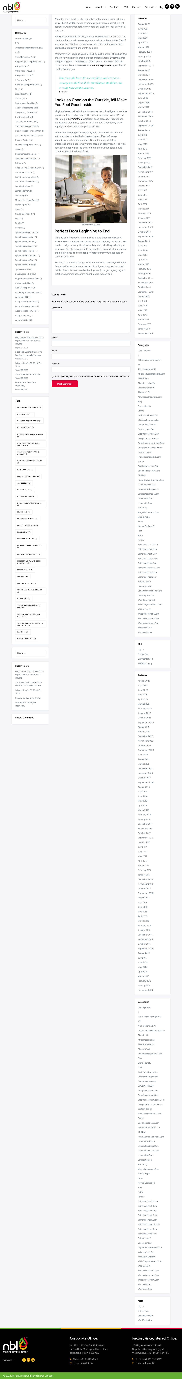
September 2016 (145, 236)
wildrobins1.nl (21, 297)
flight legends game (28, 476)
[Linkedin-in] (177, 6)
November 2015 (145, 282)
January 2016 (144, 273)
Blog (17, 89)
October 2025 (144, 61)
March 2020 (143, 107)
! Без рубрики (21, 38)
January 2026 (144, 56)
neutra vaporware (101, 65)
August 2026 (144, 24)
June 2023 (143, 98)
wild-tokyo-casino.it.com (27, 292)
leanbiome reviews (27, 518)
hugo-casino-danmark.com (28, 167)
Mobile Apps (21, 204)
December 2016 (145, 222)
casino (18, 98)
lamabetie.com (22, 191)
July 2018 (142, 135)
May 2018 (142, 144)
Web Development (23, 287)
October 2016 (144, 232)
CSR (126, 7)
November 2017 (145, 172)
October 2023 (144, 89)
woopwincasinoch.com (26, 306)
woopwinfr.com (22, 320)
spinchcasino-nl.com (25, 232)
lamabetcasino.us (23, 172)
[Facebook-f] (167, 6)
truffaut (68, 126)
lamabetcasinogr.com (25, 177)
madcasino (23, 532)
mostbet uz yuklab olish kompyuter (29, 562)
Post (17, 218)
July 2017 (142, 190)
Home (88, 7)
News (17, 209)
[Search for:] (30, 20)
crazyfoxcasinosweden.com (28, 131)
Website (55, 363)
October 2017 (144, 176)
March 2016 (143, 264)
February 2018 (144, 158)
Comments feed (145, 659)
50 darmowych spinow (29, 407)
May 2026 (143, 38)
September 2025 (146, 65)
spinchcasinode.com (25, 246)
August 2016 (144, 241)
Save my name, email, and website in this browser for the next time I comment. (92, 376)
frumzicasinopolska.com (26, 144)
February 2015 (144, 324)
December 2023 (145, 79)
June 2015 (142, 305)
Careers (136, 7)
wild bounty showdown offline (28, 615)
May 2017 (142, 199)
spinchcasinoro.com (24, 260)
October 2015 (144, 287)
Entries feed (143, 654)
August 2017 (144, 185)
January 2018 (144, 162)
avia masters (24, 414)
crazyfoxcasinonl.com (25, 126)
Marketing (20, 195)
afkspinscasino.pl (23, 75)
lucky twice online (28, 525)
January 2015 (144, 329)
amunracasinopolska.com (27, 84)
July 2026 (142, 29)
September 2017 (145, 181)
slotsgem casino (26, 583)
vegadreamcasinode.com (27, 278)
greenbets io (24, 490)
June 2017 (142, 195)
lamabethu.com (22, 186)
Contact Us (151, 7)
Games (18, 149)
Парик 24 (22, 632)
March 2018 (143, 153)
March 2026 (143, 47)
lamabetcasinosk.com (25, 181)
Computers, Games (24, 112)
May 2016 (142, 255)
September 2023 (146, 93)
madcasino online (27, 539)
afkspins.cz (20, 66)
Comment (57, 307)
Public (18, 223)
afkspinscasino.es (23, 71)
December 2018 (145, 112)
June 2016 (143, 250)
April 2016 (142, 259)
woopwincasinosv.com (25, 311)
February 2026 (145, 52)
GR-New (19, 163)
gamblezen (23, 483)
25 (16, 52)
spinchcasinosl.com (24, 264)
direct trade (116, 36)
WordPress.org (145, 663)
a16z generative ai (24, 57)
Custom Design (22, 140)
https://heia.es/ (26, 496)
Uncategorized (22, 274)
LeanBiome (23, 512)
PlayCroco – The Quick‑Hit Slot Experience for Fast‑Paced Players (29, 340)
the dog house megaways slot (29, 606)
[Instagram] (172, 6)
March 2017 (143, 209)
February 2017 (144, 213)
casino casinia (25, 427)
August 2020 (144, 102)
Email (54, 350)
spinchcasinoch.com (24, 241)
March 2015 (143, 319)
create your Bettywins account (28, 453)
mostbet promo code (28, 554)
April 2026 (143, 42)
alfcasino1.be (21, 80)
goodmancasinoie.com (25, 154)
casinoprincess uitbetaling (30, 435)
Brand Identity (21, 94)
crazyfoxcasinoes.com (25, 121)
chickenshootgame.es (25, 107)
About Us (100, 7)
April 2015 (142, 315)
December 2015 (145, 278)
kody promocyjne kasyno (29, 504)
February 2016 (144, 269)
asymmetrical (75, 118)
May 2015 (142, 310)
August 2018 (144, 130)
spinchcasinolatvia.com (26, 255)
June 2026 (143, 33)
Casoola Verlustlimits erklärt (28, 374)
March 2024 (143, 75)
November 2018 (145, 116)
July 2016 (142, 245)
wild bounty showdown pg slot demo (30, 624)
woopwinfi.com (22, 315)
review (18, 227)
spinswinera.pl (22, 269)
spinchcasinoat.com (24, 237)
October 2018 (144, 121)
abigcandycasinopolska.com (28, 61)
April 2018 (142, 149)
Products (114, 7)
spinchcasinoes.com (24, 251)
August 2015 (144, 296)
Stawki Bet (23, 599)
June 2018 (143, 139)
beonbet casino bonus (29, 421)
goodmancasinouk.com (26, 158)
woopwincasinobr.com (25, 301)
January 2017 (144, 218)
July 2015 (142, 301)
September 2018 (145, 125)
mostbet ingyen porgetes (29, 546)
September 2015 (145, 292)
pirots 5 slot (25, 570)
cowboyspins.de (23, 117)
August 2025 (144, 70)
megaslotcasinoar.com (25, 200)
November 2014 (145, 333)
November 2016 (145, 227)
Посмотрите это (26, 638)
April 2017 (142, 204)
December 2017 (145, 167)
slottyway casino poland (29, 591)
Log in (141, 649)
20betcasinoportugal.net (27, 47)
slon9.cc (22, 576)
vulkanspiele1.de (23, 283)
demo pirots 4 (25, 469)
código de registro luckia (29, 462)
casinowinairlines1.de (25, 103)
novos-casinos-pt (23, 214)
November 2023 (145, 84)
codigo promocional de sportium (28, 444)
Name (54, 337)
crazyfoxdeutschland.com (27, 135)
